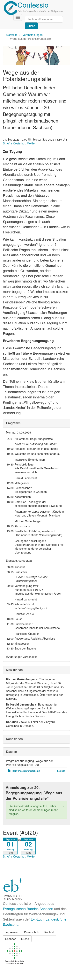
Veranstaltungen (33, 35)
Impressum (12, 932)
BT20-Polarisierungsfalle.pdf (26, 770)
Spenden (10, 939)
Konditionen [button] (14, 739)
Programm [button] (13, 423)
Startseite (12, 35)
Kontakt (49, 932)
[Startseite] (10, 8)
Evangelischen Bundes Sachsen (28, 908)
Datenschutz (32, 932)
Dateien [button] (11, 751)
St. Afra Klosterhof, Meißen (19, 143)
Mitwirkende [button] (14, 670)
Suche (25, 939)
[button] (63, 806)
